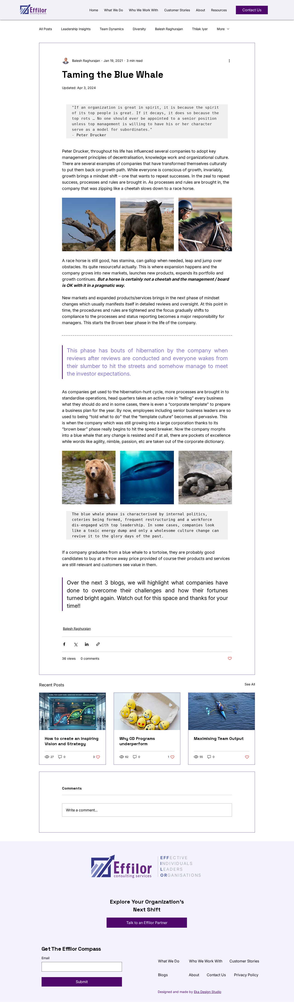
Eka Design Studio (207, 992)
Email (45, 958)
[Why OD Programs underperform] (147, 711)
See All (250, 684)
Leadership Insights (75, 29)
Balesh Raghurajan (169, 29)
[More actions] (229, 60)
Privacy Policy (246, 975)
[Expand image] (89, 224)
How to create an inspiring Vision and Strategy (72, 741)
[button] (219, 10)
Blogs (163, 975)
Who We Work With (205, 961)
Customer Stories (244, 961)
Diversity (139, 29)
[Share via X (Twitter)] (75, 644)
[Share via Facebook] (64, 644)
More (221, 29)
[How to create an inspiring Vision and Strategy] (72, 711)
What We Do (168, 961)
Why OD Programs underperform (137, 741)
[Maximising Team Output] (221, 711)
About (194, 975)
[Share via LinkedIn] (87, 644)
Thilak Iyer (200, 29)
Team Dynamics (112, 29)
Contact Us (216, 975)
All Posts (45, 29)
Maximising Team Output (219, 738)
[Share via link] (98, 644)
